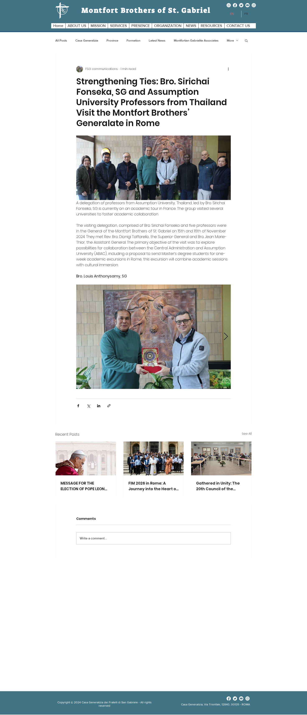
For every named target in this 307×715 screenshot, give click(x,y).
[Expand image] (153, 337)
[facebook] (235, 5)
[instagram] (254, 5)
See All (247, 434)
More (230, 40)
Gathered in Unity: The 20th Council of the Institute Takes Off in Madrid (218, 486)
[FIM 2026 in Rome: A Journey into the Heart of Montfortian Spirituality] (153, 458)
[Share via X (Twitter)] (88, 406)
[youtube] (247, 5)
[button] (76, 25)
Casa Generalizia (86, 40)
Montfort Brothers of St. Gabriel (146, 10)
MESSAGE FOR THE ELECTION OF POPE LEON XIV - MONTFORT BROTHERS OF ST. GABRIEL (84, 486)
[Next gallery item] (225, 337)
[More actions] (228, 69)
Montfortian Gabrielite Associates (196, 40)
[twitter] (241, 5)
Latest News (157, 40)
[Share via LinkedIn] (99, 406)
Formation (133, 40)
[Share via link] (109, 406)
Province (112, 40)
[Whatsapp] (229, 5)
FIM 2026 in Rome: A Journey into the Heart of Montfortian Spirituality (153, 486)
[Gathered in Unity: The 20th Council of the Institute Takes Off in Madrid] (221, 458)
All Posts (61, 40)
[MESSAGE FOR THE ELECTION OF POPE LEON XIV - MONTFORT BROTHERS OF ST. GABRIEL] (86, 458)
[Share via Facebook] (78, 406)
